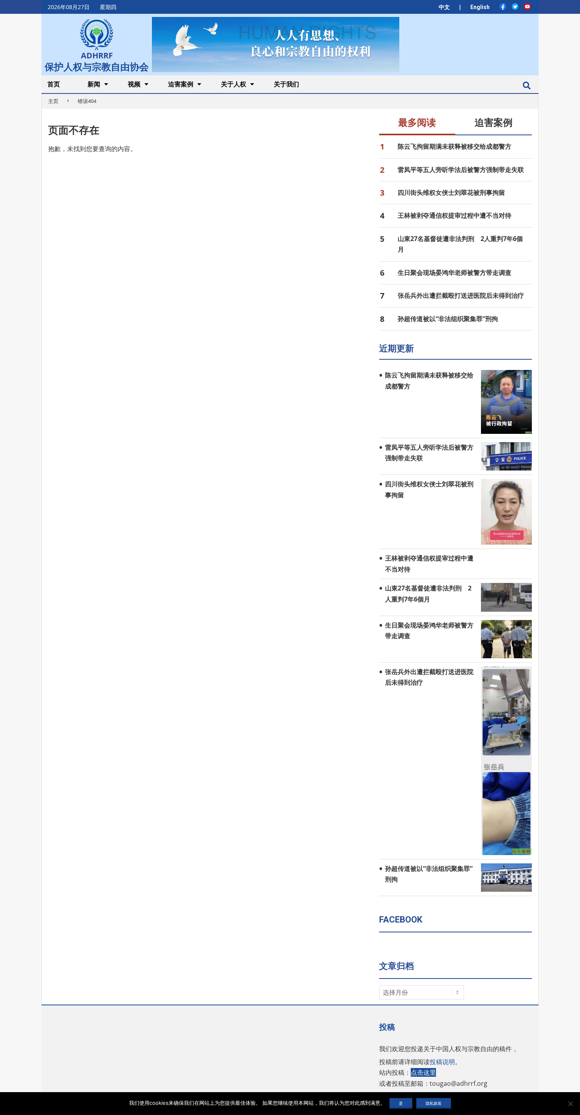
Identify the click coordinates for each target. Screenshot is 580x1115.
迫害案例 (494, 122)
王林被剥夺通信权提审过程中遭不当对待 (454, 215)
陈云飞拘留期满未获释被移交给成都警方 (454, 146)
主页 (53, 101)
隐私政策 (434, 1103)
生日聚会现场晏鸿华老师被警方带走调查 (454, 272)
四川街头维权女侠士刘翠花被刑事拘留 (451, 192)
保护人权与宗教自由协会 (97, 66)
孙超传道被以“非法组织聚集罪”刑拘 (448, 318)
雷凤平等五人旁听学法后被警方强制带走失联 (461, 169)
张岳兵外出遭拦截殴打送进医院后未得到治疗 (461, 295)
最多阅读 (417, 122)
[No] (570, 1104)
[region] (275, 44)
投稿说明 (442, 1061)
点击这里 (423, 1072)
